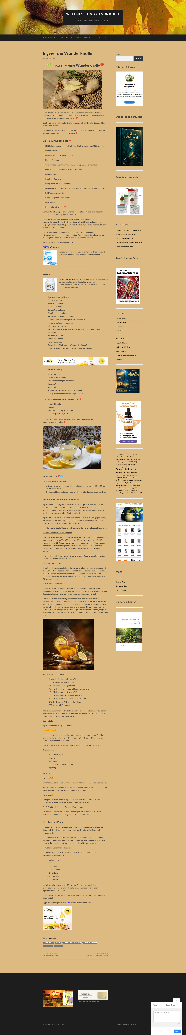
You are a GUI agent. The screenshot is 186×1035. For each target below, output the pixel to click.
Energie (117, 462)
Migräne (126, 483)
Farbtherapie (131, 464)
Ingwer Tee (58, 946)
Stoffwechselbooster (135, 485)
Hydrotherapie (133, 475)
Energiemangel (123, 462)
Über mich (102, 37)
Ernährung (124, 464)
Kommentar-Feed (121, 586)
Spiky (60, 58)
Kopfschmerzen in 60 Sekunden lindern (129, 242)
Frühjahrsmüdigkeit (120, 467)
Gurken (139, 470)
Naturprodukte (51, 938)
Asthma (127, 456)
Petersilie (118, 485)
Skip (171, 1031)
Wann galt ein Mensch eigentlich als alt (128, 230)
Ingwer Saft (48, 946)
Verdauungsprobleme (132, 488)
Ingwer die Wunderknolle (72, 943)
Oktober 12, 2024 (49, 58)
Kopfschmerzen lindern (131, 477)
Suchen (118, 55)
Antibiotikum (48, 943)
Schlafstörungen (125, 485)
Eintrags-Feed (120, 582)
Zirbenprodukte (66, 37)
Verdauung (122, 488)
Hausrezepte (119, 472)
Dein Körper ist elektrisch (124, 238)
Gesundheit (120, 327)
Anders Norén (130, 1024)
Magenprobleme (138, 480)
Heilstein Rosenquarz (50, 954)
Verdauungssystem (121, 490)
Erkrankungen (133, 462)
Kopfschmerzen (120, 477)
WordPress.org (121, 590)
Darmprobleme (121, 459)
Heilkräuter (134, 472)
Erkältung (118, 464)
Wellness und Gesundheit (93, 14)
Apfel (123, 454)
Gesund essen (129, 467)
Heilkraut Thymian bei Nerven (97, 954)
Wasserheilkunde (132, 490)
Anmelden (119, 578)
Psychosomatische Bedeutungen (126, 355)
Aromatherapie (121, 323)
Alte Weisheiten (121, 318)
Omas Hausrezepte (135, 483)
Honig (127, 475)
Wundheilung (119, 493)
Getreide (133, 470)
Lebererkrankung (128, 480)
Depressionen (130, 459)
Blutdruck (132, 456)
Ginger (58, 943)
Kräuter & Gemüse (122, 339)
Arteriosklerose (120, 457)
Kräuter (119, 480)
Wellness (119, 359)
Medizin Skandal (49, 37)
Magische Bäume (121, 343)
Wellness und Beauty (84, 37)
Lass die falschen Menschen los (126, 234)
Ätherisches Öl (128, 493)
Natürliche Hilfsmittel (123, 347)
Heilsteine (119, 335)
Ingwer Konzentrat (90, 943)
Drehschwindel (137, 459)
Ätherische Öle (137, 493)
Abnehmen (119, 454)
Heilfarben (119, 331)
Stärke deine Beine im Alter (125, 246)
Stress (117, 488)
